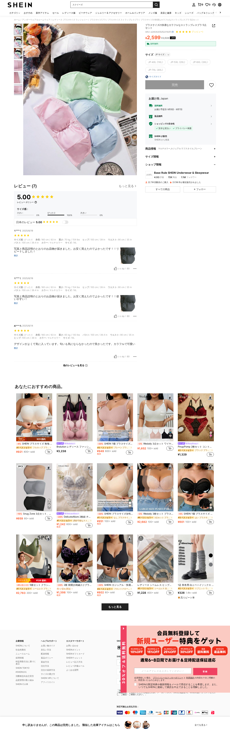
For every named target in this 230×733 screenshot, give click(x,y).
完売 (175, 85)
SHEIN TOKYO (22, 668)
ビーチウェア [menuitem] (85, 12)
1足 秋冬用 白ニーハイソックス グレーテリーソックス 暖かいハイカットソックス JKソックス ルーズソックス (196, 585)
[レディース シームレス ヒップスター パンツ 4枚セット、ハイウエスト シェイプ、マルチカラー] (155, 558)
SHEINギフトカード (75, 654)
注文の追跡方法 (48, 670)
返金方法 (45, 662)
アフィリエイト (48, 682)
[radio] (155, 62)
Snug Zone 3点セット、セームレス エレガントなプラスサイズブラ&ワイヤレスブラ (34, 513)
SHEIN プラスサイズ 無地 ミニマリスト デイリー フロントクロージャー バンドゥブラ (34, 443)
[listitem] (34, 425)
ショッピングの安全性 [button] (164, 124)
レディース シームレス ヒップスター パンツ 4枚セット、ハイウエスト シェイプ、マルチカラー (155, 585)
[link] (200, 5)
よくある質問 (72, 670)
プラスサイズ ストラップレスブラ (123, 20)
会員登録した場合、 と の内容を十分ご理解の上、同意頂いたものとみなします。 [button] (174, 679)
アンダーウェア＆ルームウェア (36, 20)
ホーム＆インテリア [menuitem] (135, 12)
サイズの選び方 (48, 674)
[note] (34, 439)
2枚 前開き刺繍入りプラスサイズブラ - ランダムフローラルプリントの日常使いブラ (75, 585)
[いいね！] (115, 269)
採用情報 (20, 658)
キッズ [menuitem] (178, 12)
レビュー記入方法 (74, 662)
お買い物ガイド (48, 646)
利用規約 (190, 677)
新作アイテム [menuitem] (42, 12)
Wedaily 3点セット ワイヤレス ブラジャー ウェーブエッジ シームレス (155, 443)
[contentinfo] (167, 713)
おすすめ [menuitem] (28, 12)
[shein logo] (20, 4)
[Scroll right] (220, 12)
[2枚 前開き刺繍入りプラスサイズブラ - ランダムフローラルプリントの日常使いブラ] (75, 558)
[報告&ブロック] (135, 269)
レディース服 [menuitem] (68, 12)
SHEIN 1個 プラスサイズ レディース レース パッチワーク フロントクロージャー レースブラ (196, 513)
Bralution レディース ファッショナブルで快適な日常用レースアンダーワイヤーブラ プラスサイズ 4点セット (75, 446)
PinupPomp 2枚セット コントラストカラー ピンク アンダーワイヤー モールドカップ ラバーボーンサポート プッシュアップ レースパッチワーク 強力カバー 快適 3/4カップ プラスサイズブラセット (196, 446)
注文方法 (45, 666)
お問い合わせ (72, 646)
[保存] (211, 84)
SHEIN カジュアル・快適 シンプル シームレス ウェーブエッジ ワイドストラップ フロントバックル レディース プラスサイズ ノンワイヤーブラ (115, 585)
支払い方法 (46, 650)
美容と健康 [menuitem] (165, 12)
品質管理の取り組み (25, 680)
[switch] (65, 222)
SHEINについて (23, 646)
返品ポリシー (47, 658)
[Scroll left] (216, 12)
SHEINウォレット (74, 658)
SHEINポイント (73, 650)
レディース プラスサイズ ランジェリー (70, 20)
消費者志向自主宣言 (25, 676)
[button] (214, 5)
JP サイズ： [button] (160, 54)
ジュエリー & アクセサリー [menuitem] (108, 12)
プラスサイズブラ (98, 20)
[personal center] (194, 5)
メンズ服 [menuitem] (152, 12)
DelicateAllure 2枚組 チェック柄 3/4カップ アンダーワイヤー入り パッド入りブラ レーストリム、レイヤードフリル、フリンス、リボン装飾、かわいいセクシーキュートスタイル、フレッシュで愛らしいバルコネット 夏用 (75, 516)
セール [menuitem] (55, 12)
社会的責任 (21, 650)
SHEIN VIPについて (50, 678)
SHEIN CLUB (22, 684)
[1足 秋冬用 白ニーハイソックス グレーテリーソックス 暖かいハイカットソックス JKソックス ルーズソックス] (196, 558)
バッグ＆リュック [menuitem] (205, 12)
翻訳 (16, 255)
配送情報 (45, 654)
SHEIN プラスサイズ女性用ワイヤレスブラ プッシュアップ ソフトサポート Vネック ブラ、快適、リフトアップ (115, 513)
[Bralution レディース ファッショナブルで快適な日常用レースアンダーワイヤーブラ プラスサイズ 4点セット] (75, 417)
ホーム (17, 20)
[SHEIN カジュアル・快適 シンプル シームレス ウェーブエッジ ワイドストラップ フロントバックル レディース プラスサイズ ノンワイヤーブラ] (115, 558)
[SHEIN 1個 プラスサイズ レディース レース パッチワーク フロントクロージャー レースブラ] (196, 487)
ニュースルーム (23, 654)
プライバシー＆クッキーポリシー (168, 677)
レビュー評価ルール (75, 666)
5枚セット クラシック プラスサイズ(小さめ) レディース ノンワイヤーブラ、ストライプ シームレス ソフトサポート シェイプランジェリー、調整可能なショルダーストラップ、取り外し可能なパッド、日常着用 (34, 585)
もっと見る (115, 606)
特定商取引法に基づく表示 (26, 662)
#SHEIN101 (21, 672)
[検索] (156, 5)
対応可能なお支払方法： (128, 707)
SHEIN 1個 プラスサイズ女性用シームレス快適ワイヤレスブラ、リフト (115, 443)
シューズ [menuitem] (189, 12)
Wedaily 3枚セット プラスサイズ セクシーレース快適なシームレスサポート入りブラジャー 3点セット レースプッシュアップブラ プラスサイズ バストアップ (155, 513)
